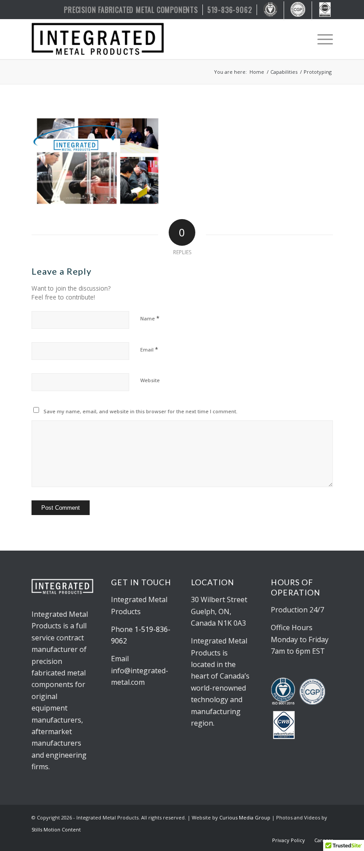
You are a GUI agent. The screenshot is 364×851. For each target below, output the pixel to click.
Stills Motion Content (56, 829)
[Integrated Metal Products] (98, 39)
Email (149, 349)
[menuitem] (131, 9)
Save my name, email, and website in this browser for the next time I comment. (140, 411)
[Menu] (321, 39)
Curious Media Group (244, 817)
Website (150, 380)
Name (149, 318)
